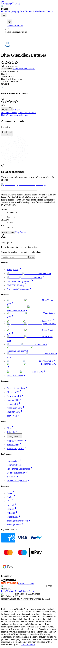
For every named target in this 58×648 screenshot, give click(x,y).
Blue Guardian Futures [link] (17, 32)
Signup (31, 257)
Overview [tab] (5, 112)
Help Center (20, 232)
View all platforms (15, 375)
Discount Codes (31, 11)
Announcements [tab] (14, 115)
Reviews (42, 11)
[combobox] (7, 133)
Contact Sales (8, 232)
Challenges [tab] (15, 112)
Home (4, 11)
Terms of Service (13, 591)
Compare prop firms (15, 11)
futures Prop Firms (15, 25)
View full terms (28, 644)
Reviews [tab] (24, 112)
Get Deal (17, 109)
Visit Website (29, 68)
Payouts (49, 11)
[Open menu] (4, 15)
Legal (3, 591)
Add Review (7, 69)
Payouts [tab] (24, 115)
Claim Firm (18, 68)
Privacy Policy (27, 591)
